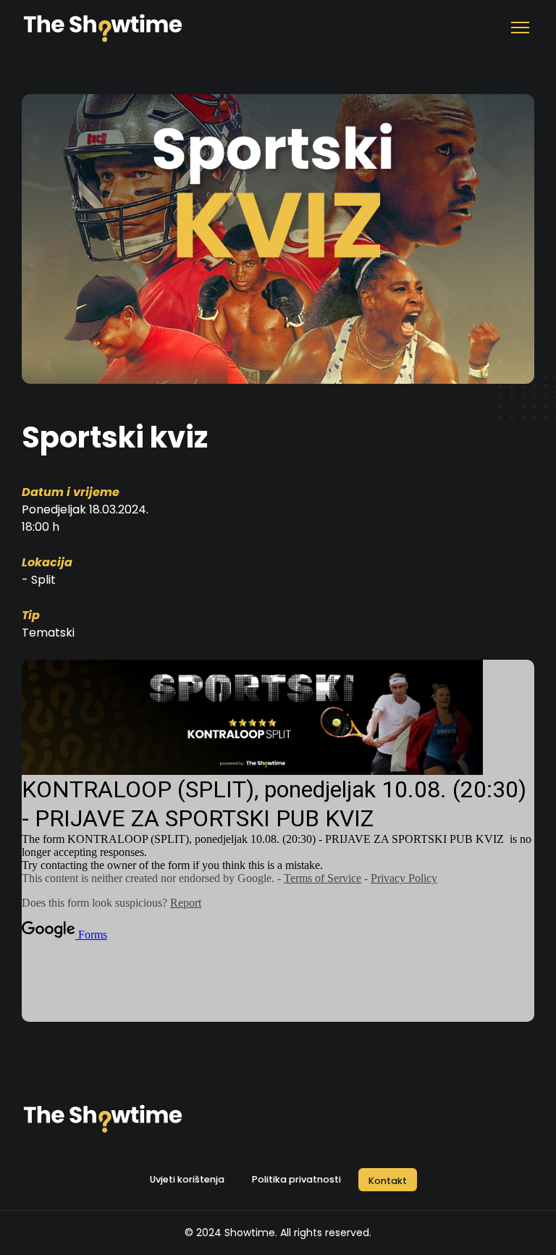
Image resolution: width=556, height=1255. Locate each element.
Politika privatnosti (296, 1179)
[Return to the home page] (103, 28)
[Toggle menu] (519, 28)
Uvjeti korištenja (187, 1179)
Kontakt (387, 1181)
